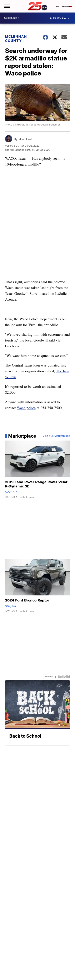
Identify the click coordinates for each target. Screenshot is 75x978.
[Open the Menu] (7, 6)
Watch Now (63, 6)
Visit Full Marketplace (56, 435)
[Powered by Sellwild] (64, 676)
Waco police (26, 407)
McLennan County (16, 38)
